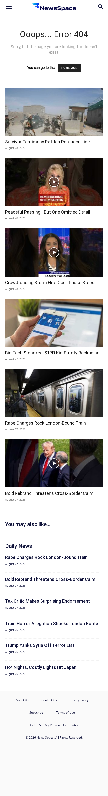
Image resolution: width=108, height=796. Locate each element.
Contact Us (49, 700)
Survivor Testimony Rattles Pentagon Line (47, 141)
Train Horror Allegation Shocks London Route (51, 623)
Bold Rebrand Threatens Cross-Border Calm (49, 493)
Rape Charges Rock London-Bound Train (45, 423)
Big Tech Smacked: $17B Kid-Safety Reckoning (52, 352)
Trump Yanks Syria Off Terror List (39, 645)
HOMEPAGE (69, 68)
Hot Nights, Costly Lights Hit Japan (40, 667)
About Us (22, 700)
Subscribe (36, 712)
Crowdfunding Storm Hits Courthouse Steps (49, 282)
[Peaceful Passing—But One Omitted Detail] (54, 182)
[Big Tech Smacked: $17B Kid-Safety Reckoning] (54, 323)
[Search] (101, 7)
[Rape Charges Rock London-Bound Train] (54, 393)
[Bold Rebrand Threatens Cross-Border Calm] (54, 463)
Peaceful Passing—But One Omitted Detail (47, 212)
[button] (9, 7)
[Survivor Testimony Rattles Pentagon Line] (54, 112)
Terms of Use (65, 712)
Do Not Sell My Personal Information (54, 725)
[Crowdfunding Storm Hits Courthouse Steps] (54, 252)
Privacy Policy (79, 700)
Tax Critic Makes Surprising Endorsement (47, 601)
